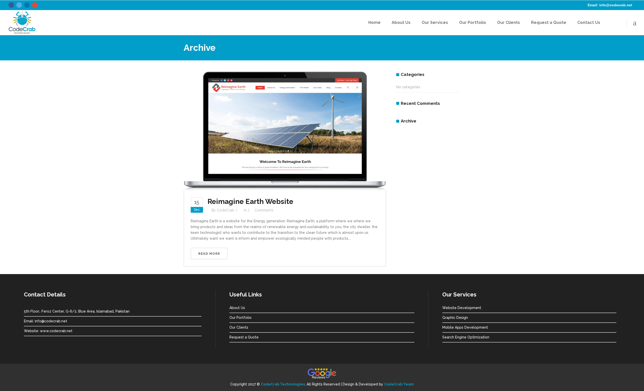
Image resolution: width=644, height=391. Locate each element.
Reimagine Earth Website (250, 201)
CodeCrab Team (399, 384)
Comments (264, 210)
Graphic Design (455, 318)
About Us (237, 308)
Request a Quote (244, 337)
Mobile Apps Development (465, 327)
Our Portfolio (240, 318)
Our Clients (238, 327)
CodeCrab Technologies (283, 384)
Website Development (461, 308)
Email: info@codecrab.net (610, 5)
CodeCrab (225, 210)
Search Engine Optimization (465, 337)
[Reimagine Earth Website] (285, 131)
